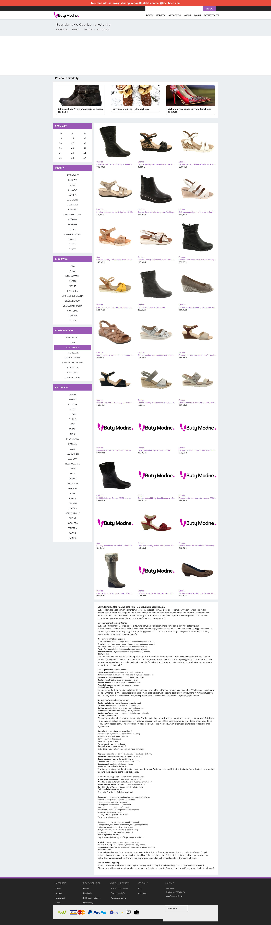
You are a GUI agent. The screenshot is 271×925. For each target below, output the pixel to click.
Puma (72, 493)
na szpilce (72, 367)
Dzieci (58, 888)
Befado (72, 399)
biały (72, 185)
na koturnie (72, 347)
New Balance (72, 463)
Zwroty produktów (118, 893)
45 (60, 158)
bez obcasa (72, 337)
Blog (140, 888)
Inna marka (72, 439)
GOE (72, 424)
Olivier (72, 478)
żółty (72, 249)
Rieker (72, 498)
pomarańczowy (72, 214)
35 (84, 138)
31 (72, 133)
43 (72, 153)
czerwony (72, 200)
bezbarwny (72, 175)
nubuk (72, 281)
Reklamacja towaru (118, 898)
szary (72, 229)
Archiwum (142, 893)
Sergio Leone (72, 513)
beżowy (72, 180)
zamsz (72, 320)
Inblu (73, 434)
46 (72, 158)
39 (60, 148)
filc (72, 266)
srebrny (72, 224)
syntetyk (72, 311)
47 (84, 158)
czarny (72, 195)
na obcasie (72, 353)
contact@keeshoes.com (165, 3)
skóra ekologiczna (72, 296)
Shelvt (72, 518)
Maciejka (72, 459)
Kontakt (86, 888)
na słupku (72, 372)
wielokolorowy (72, 234)
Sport (58, 903)
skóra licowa (72, 301)
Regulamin (87, 893)
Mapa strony (88, 903)
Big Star (72, 404)
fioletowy (72, 204)
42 (60, 153)
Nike (72, 473)
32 (84, 133)
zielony (72, 239)
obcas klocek (72, 377)
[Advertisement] (84, 55)
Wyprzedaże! (211, 15)
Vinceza (72, 528)
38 (84, 143)
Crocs (72, 414)
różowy (72, 219)
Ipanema (72, 444)
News (72, 468)
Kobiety (59, 893)
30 (60, 133)
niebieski (72, 209)
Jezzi (72, 449)
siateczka (72, 291)
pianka (72, 286)
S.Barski (72, 503)
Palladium (72, 483)
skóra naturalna (72, 306)
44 (84, 153)
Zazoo (72, 533)
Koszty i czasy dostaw (120, 888)
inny (72, 342)
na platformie (72, 357)
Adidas (72, 394)
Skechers (72, 523)
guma (72, 271)
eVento (73, 538)
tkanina (72, 315)
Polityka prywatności (91, 898)
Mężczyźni (60, 898)
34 (72, 138)
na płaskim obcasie (72, 362)
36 (60, 143)
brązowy (72, 190)
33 (60, 138)
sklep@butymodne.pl (174, 896)
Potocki (72, 488)
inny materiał (72, 276)
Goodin (72, 429)
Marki (197, 15)
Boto (72, 409)
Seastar (72, 508)
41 (85, 148)
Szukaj (209, 8)
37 (72, 143)
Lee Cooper (72, 454)
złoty (72, 244)
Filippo (72, 419)
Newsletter (170, 888)
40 (72, 148)
